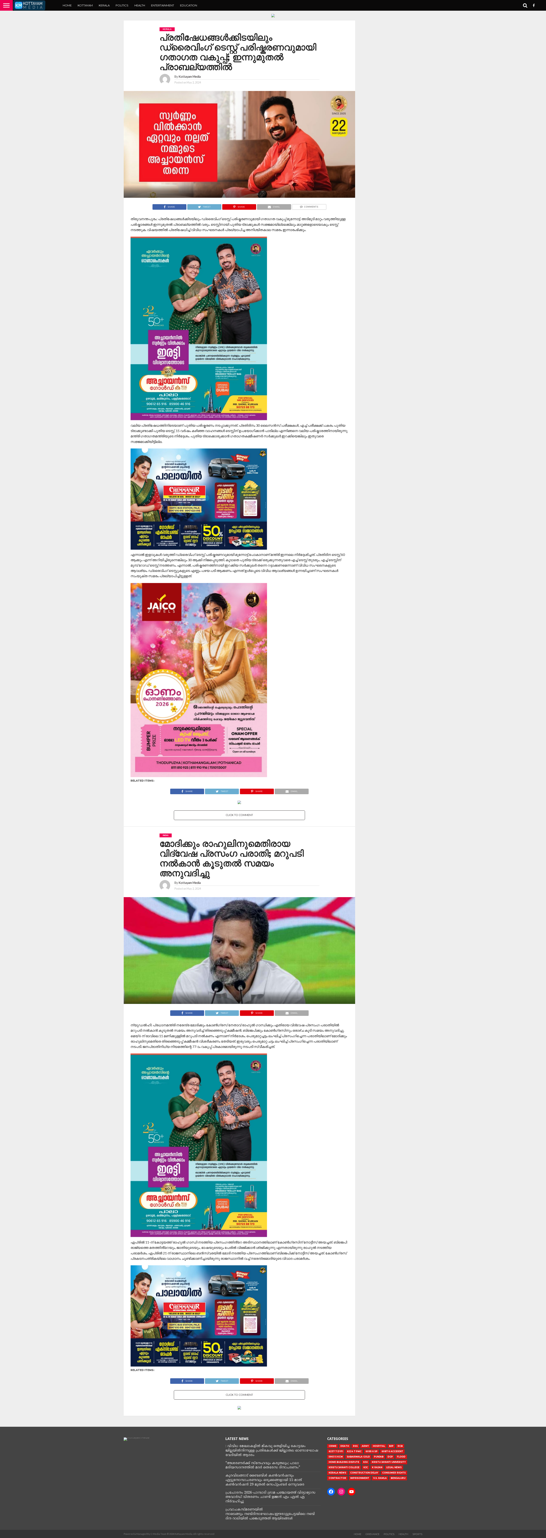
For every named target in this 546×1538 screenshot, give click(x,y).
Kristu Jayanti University (389, 1462)
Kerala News (337, 1472)
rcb (400, 1446)
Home (67, 5)
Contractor (337, 1478)
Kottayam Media (190, 76)
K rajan (377, 1467)
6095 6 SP (372, 1451)
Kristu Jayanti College (344, 1467)
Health (139, 5)
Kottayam (85, 5)
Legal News (394, 1467)
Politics (122, 5)
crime (332, 1446)
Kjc (365, 1467)
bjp (391, 1446)
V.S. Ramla (380, 1478)
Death (344, 1446)
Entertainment (162, 5)
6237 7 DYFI (336, 1451)
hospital (379, 1446)
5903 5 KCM (336, 1456)
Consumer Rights (394, 1472)
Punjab (378, 1456)
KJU (365, 1462)
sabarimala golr (358, 1456)
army (365, 1446)
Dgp (390, 1456)
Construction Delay (364, 1472)
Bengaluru (398, 1478)
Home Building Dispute (344, 1462)
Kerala (104, 5)
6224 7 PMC (354, 1451)
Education (188, 5)
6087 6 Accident (392, 1451)
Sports (417, 1534)
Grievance (372, 1534)
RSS (355, 1446)
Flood (401, 1456)
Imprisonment (359, 1478)
